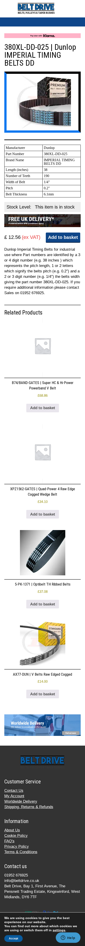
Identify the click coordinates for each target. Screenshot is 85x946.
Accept (13, 938)
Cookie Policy (16, 835)
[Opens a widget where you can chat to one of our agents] (68, 938)
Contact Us (13, 790)
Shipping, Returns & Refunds (28, 807)
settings (59, 930)
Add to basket (63, 237)
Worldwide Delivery (20, 801)
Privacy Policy (16, 846)
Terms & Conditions (20, 852)
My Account (14, 796)
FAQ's (9, 841)
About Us (12, 830)
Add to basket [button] (42, 408)
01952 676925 (16, 875)
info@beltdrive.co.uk (21, 881)
